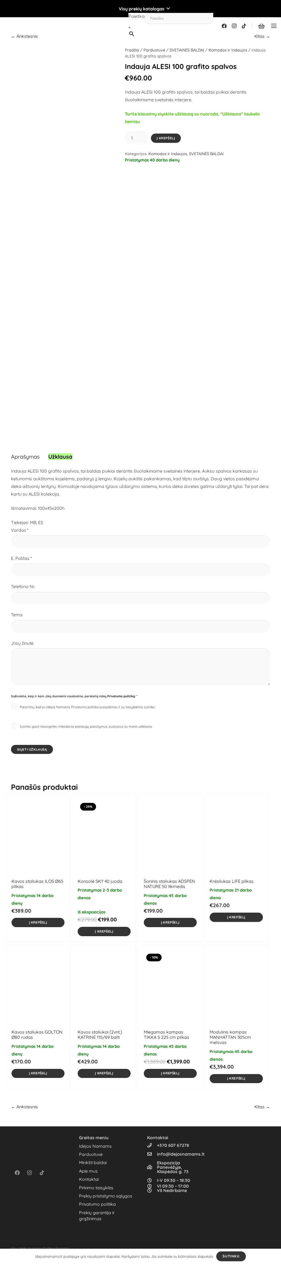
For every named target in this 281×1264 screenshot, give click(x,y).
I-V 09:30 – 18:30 (173, 1180)
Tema (17, 614)
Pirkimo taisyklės (96, 1187)
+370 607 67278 (173, 1145)
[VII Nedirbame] (152, 1190)
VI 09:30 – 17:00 (173, 1186)
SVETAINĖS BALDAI (187, 50)
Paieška (136, 16)
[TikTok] (244, 26)
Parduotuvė (154, 50)
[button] (140, 8)
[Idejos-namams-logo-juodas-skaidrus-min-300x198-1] (12, 26)
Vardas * (20, 530)
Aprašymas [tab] (25, 456)
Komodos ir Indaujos (228, 50)
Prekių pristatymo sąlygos (105, 1196)
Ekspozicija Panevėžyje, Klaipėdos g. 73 (173, 1167)
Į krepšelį (166, 138)
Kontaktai (89, 1179)
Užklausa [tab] (60, 456)
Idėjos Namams (95, 1146)
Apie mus (88, 1171)
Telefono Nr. (23, 586)
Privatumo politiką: (121, 696)
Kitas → (262, 36)
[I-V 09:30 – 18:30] (152, 1180)
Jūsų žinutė (22, 643)
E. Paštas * (21, 558)
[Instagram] (234, 26)
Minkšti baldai (93, 1162)
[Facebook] (224, 26)
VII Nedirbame (172, 1190)
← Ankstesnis (24, 36)
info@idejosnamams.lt (181, 1154)
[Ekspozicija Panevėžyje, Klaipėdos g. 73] (152, 1167)
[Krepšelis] (261, 26)
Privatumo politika (97, 1204)
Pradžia (132, 50)
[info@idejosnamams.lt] (152, 1154)
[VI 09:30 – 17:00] (152, 1186)
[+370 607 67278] (152, 1145)
